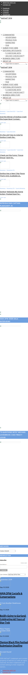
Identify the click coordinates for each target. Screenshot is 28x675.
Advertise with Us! (9, 2)
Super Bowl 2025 (11, 111)
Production (11, 40)
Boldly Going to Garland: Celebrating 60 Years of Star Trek (13, 619)
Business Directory (11, 58)
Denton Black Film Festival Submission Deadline (14, 644)
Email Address (3, 564)
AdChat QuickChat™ (14, 56)
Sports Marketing (20, 188)
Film (7, 45)
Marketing (10, 42)
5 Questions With (13, 53)
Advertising (10, 37)
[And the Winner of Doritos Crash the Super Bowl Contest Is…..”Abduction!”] (5, 109)
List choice (3, 574)
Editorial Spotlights (12, 50)
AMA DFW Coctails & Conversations (11, 595)
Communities (8, 35)
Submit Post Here (10, 48)
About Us (7, 61)
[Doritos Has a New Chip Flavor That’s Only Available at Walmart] (5, 168)
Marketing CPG (11, 170)
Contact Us (7, 5)
